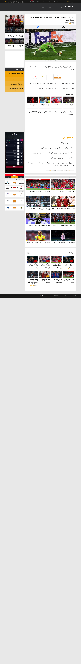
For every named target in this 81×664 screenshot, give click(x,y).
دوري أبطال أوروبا (67, 268)
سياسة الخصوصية (48, 295)
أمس (21, 177)
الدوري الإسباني (36, 77)
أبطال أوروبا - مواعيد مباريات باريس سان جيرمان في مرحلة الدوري (56, 281)
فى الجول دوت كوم (70, 295)
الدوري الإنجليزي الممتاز (20, 179)
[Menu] (75, 1)
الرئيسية (60, 7)
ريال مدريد (43, 77)
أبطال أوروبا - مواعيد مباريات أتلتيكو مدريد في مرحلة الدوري (45, 266)
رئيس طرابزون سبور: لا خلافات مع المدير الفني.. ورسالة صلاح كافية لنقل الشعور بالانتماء (33, 281)
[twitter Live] (13, 1)
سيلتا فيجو (50, 77)
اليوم (14, 177)
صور (42, 1)
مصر (61, 1)
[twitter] (11, 1)
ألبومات (42, 7)
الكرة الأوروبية (31, 285)
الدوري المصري (30, 1)
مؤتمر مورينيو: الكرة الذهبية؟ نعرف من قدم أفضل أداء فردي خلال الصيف (19, 47)
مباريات (52, 1)
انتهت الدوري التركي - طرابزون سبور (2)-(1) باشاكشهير (15, 74)
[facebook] (9, 1)
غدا (8, 177)
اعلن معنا (41, 295)
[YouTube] (18, 1)
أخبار (57, 1)
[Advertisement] (63, 127)
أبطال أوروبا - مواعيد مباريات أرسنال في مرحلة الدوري (69, 281)
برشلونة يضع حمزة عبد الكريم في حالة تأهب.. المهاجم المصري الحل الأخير (15, 83)
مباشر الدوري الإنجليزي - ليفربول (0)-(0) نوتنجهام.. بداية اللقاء (45, 281)
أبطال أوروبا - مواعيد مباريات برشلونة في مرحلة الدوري (33, 266)
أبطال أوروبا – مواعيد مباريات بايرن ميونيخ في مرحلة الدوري (57, 266)
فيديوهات (47, 1)
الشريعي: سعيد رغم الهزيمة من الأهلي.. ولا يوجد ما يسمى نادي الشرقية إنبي (15, 89)
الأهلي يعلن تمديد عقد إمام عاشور (15, 79)
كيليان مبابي (54, 170)
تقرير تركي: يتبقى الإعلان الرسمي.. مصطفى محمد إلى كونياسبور (11, 47)
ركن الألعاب (37, 1)
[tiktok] (21, 1)
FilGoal (70, 23)
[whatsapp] (23, 1)
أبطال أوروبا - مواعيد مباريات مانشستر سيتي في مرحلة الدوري (68, 266)
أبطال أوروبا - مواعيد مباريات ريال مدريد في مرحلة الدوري (19, 35)
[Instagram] (16, 1)
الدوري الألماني (21, 204)
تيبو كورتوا (48, 170)
